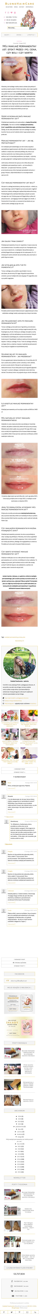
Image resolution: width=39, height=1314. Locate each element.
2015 (19, 1162)
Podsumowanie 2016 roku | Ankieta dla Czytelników (28, 1241)
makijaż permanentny (11, 637)
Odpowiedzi (9, 817)
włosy (6, 34)
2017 (19, 1156)
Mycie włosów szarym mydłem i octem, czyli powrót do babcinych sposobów (28, 1069)
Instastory (33, 703)
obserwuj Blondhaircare (19, 981)
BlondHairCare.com (21, 1306)
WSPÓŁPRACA (29, 6)
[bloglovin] (12, 13)
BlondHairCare (19, 3)
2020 (19, 1149)
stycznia (19, 1144)
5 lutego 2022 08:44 (31, 796)
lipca (19, 1129)
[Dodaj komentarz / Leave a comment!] (35, 1312)
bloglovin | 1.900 (21, 1291)
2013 (19, 1167)
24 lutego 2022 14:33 (30, 910)
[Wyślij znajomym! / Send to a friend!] (27, 1312)
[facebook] (5, 13)
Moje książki (12, 20)
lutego (20, 1137)
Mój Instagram (9, 703)
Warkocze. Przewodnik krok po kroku (28, 1210)
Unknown (11, 891)
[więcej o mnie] (19, 679)
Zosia (9, 910)
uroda (18, 34)
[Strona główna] (29, 29)
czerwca (19, 1131)
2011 (19, 1172)
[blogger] (15, 13)
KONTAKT (21, 6)
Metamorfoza (11, 23)
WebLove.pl (23, 1308)
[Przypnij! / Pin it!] (19, 1312)
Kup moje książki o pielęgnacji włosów (16, 698)
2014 (19, 1164)
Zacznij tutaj (11, 17)
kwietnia (20, 1134)
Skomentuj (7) (19, 641)
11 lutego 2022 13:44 (30, 871)
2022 (19, 1124)
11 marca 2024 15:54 (31, 821)
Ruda (9, 782)
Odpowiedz (11, 788)
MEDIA (16, 6)
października (20, 1126)
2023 (19, 1121)
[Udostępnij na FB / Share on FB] (4, 1312)
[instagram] (8, 13)
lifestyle (30, 34)
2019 (19, 1151)
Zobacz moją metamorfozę (13, 700)
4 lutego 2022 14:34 (31, 782)
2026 (19, 1116)
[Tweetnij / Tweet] (12, 1312)
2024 (19, 1119)
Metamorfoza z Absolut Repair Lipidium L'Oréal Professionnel (28, 1084)
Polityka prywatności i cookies (19, 1303)
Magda (10, 851)
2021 (19, 1146)
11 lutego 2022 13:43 (30, 851)
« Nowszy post (19, 769)
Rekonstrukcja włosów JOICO (28, 1100)
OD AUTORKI (9, 6)
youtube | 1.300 (21, 1296)
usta (23, 637)
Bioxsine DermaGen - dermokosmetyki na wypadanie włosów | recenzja (28, 1053)
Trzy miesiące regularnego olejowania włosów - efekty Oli (28, 1226)
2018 (19, 1154)
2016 (19, 1159)
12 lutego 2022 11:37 (30, 891)
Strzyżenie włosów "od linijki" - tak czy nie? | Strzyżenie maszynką (28, 1257)
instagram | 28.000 (21, 1286)
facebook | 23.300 (21, 1281)
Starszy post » (19, 772)
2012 (19, 1169)
